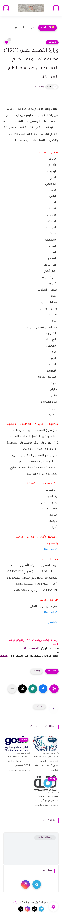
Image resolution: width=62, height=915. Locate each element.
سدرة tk (16, 902)
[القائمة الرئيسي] (56, 8)
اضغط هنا (51, 549)
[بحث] (6, 8)
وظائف (52, 42)
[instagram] (25, 884)
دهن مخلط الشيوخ (25, 27)
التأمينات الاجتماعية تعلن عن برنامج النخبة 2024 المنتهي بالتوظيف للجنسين (17, 764)
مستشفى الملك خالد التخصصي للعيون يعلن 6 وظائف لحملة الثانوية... (46, 764)
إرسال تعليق (45, 837)
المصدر (53, 622)
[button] (43, 688)
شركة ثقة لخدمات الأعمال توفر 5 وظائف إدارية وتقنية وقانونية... (46, 801)
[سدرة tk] (31, 8)
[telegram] (36, 884)
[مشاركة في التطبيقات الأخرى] (12, 688)
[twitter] (20, 909)
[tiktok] (34, 909)
